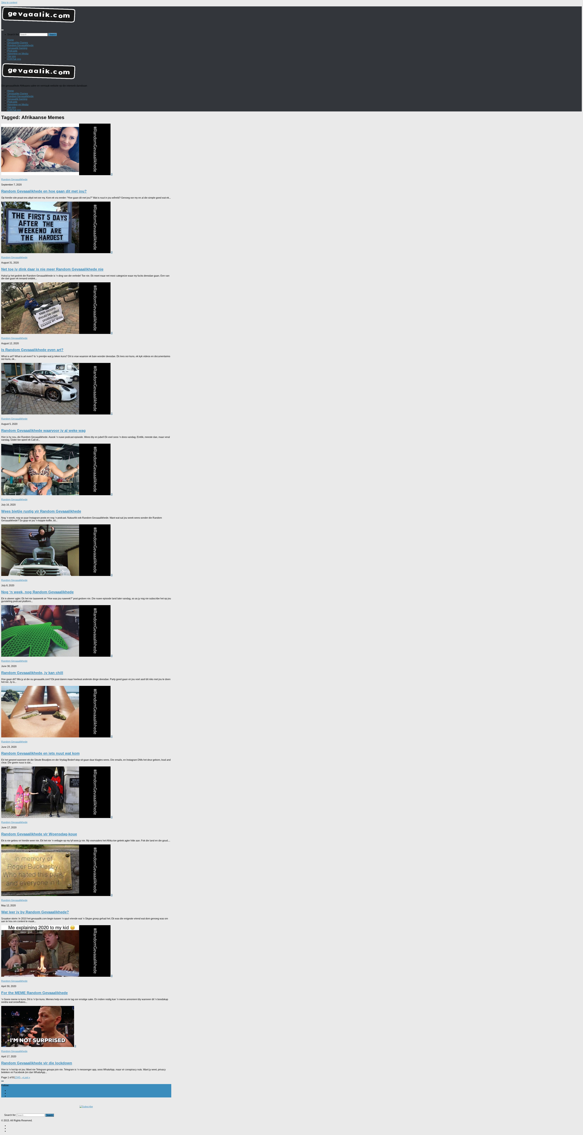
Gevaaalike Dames (17, 42)
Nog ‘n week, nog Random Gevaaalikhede (37, 592)
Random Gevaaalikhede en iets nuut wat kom (40, 753)
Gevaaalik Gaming (17, 48)
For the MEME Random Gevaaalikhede (34, 993)
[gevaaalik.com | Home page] (291, 15)
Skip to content (9, 2)
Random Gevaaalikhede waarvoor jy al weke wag (43, 430)
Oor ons (11, 56)
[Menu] (2, 29)
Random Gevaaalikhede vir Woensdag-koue (39, 834)
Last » (27, 1077)
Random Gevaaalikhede (20, 45)
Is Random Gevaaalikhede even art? (32, 350)
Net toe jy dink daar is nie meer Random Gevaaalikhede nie (52, 269)
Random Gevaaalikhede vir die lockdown (36, 1063)
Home (10, 40)
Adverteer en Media (17, 53)
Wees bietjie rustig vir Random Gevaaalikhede (41, 511)
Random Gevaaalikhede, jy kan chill (32, 673)
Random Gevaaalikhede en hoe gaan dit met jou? (44, 191)
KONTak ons (14, 59)
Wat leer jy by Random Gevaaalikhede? (35, 912)
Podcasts (12, 51)
